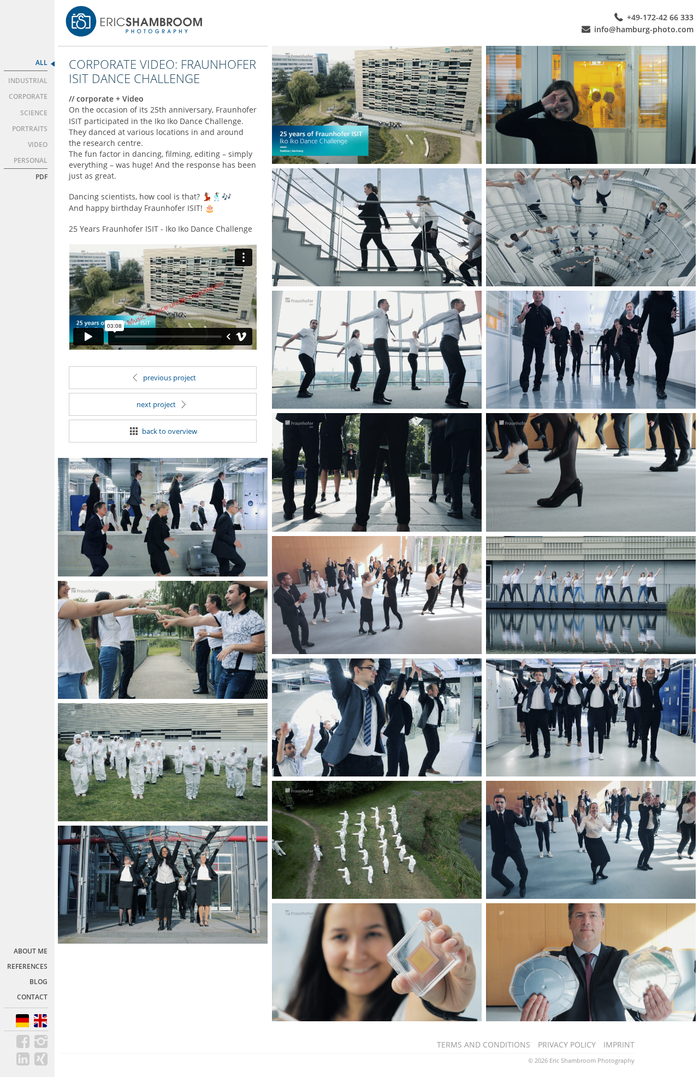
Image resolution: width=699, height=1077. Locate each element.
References (27, 966)
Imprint (619, 1044)
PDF (41, 176)
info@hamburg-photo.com (644, 29)
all (41, 62)
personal (31, 160)
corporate (28, 96)
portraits (30, 128)
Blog (38, 981)
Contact (32, 997)
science (34, 112)
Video (38, 144)
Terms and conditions (483, 1044)
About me (31, 951)
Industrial (28, 80)
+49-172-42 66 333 (660, 17)
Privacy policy (567, 1044)
